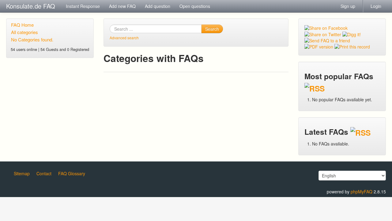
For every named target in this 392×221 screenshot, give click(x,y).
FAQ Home (22, 24)
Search (212, 29)
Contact (43, 173)
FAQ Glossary (71, 173)
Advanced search (124, 37)
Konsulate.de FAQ (30, 6)
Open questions (194, 6)
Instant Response (83, 6)
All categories (24, 32)
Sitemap (22, 173)
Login (376, 6)
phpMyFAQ (361, 191)
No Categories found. (32, 39)
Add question (157, 6)
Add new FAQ (122, 6)
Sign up (348, 6)
